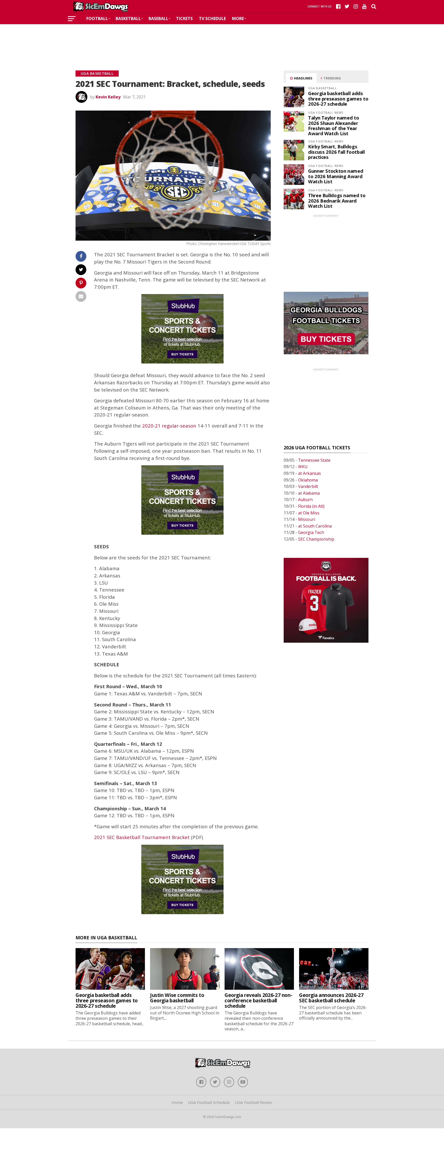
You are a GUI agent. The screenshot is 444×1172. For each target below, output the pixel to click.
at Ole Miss (308, 513)
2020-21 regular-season (169, 425)
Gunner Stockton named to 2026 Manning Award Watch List (335, 176)
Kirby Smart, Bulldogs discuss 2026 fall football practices (336, 151)
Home (177, 1102)
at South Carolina (315, 526)
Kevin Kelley (108, 97)
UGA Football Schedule (209, 1102)
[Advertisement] (222, 39)
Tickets (184, 18)
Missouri (306, 519)
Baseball (158, 18)
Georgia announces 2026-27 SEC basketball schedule (331, 998)
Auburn (305, 499)
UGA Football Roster (254, 1102)
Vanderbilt (308, 486)
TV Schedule (212, 18)
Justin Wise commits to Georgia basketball (177, 998)
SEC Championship (316, 539)
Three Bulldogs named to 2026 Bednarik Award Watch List (337, 200)
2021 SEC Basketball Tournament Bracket (142, 837)
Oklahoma (308, 480)
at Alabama (309, 493)
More (238, 18)
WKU (303, 466)
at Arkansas (309, 473)
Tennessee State (314, 460)
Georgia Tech (311, 532)
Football (97, 18)
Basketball (128, 18)
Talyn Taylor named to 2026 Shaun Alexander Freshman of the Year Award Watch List (333, 125)
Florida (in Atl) (311, 506)
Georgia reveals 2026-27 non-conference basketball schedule (258, 1000)
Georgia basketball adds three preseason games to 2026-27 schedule (338, 98)
